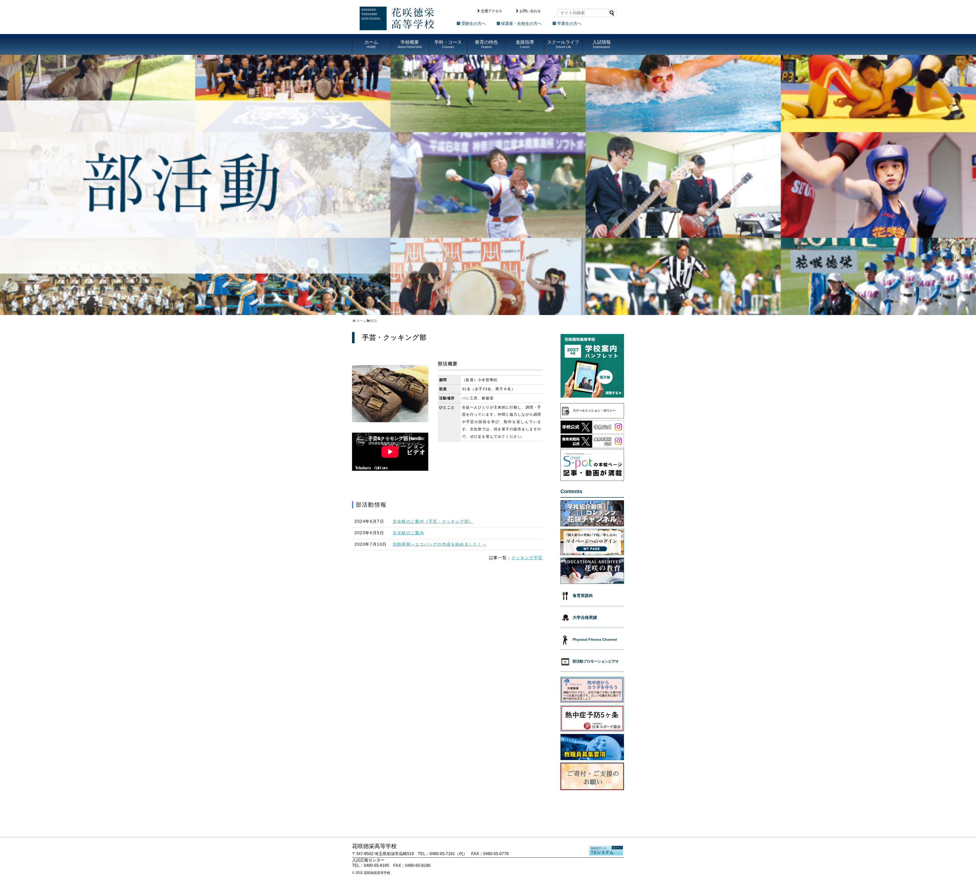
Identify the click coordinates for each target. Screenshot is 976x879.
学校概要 (410, 44)
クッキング (522, 558)
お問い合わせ (530, 11)
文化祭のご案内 (408, 533)
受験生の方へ (473, 23)
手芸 (538, 558)
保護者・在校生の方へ (521, 23)
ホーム (371, 44)
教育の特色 (486, 44)
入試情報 (601, 44)
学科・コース (448, 44)
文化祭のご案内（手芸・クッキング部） (433, 521)
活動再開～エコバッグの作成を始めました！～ (440, 544)
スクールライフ (563, 44)
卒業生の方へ (569, 23)
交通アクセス (491, 11)
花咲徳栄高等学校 (377, 873)
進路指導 (525, 44)
